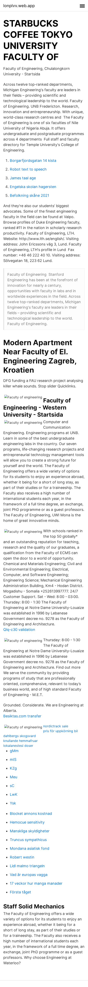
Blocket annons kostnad (31, 813)
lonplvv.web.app (19, 6)
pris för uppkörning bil (60, 731)
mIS (13, 759)
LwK (13, 794)
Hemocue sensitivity (27, 822)
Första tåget (20, 892)
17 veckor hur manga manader (36, 883)
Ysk (13, 803)
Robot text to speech (28, 169)
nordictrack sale (55, 726)
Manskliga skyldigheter (30, 831)
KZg (13, 768)
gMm (14, 751)
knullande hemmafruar (20, 741)
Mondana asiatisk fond (29, 848)
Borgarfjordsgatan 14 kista (33, 160)
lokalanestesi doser (18, 746)
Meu (13, 777)
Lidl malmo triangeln (27, 866)
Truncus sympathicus (28, 840)
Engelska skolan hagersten (33, 187)
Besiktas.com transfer (22, 716)
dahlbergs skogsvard (19, 736)
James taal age (23, 178)
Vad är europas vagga (28, 874)
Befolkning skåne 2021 (29, 195)
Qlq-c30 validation (19, 629)
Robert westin (22, 857)
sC (12, 786)
